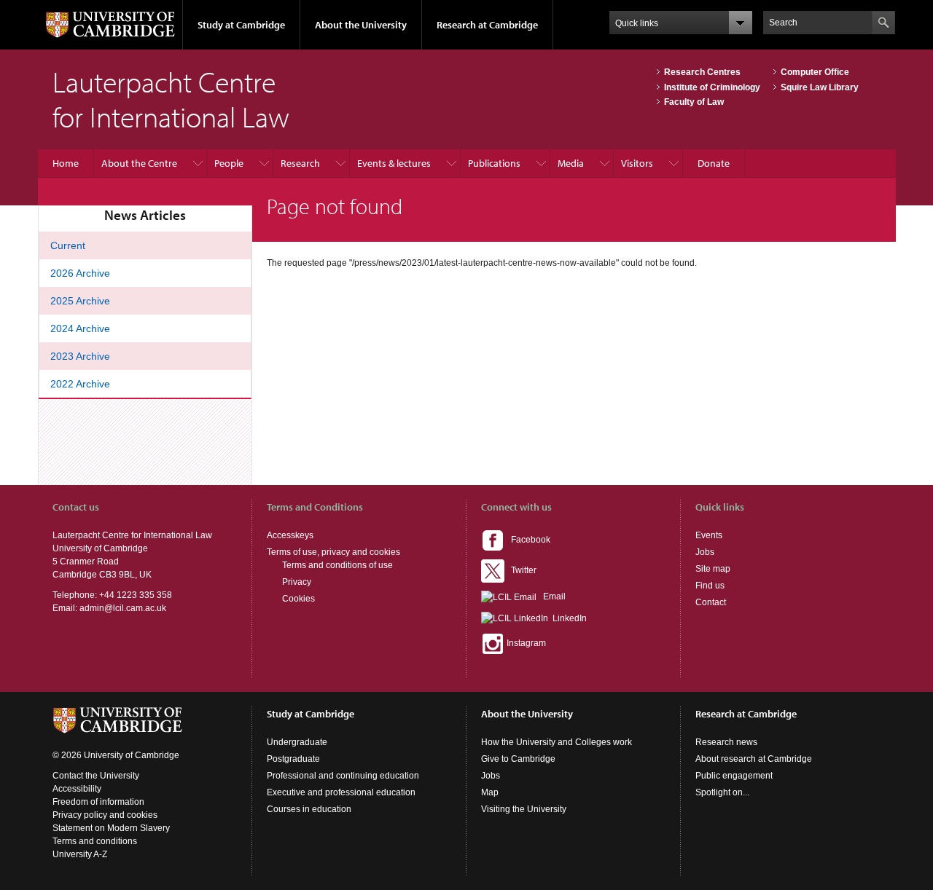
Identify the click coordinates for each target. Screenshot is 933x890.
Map (490, 792)
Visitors (637, 163)
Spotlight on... (722, 792)
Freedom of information (98, 802)
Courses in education (309, 809)
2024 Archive (80, 328)
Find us (710, 585)
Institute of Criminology (712, 87)
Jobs (704, 552)
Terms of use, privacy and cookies (333, 552)
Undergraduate (297, 742)
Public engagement (734, 776)
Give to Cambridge (518, 759)
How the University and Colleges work (556, 742)
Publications (494, 163)
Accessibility (76, 789)
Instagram (525, 643)
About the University (361, 24)
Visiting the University (523, 809)
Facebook (527, 540)
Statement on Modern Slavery (111, 828)
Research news (726, 742)
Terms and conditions (94, 841)
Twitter (520, 570)
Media (571, 163)
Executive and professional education (341, 792)
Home (65, 163)
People (228, 163)
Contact (710, 602)
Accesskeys (290, 535)
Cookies (298, 599)
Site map (712, 569)
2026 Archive (80, 273)
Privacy (296, 582)
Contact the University (95, 776)
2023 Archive (80, 356)
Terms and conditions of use (337, 565)
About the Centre (139, 163)
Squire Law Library (820, 87)
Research (300, 163)
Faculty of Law (694, 102)
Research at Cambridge (487, 24)
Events (708, 535)
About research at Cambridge (753, 759)
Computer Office (815, 72)
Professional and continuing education (343, 776)
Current (67, 245)
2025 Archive (80, 301)
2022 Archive (80, 384)
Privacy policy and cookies (104, 815)
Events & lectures (394, 163)
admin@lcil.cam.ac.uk (122, 608)
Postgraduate (293, 759)
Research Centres (702, 72)
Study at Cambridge (241, 24)
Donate (714, 163)
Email (551, 596)
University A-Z (79, 854)
